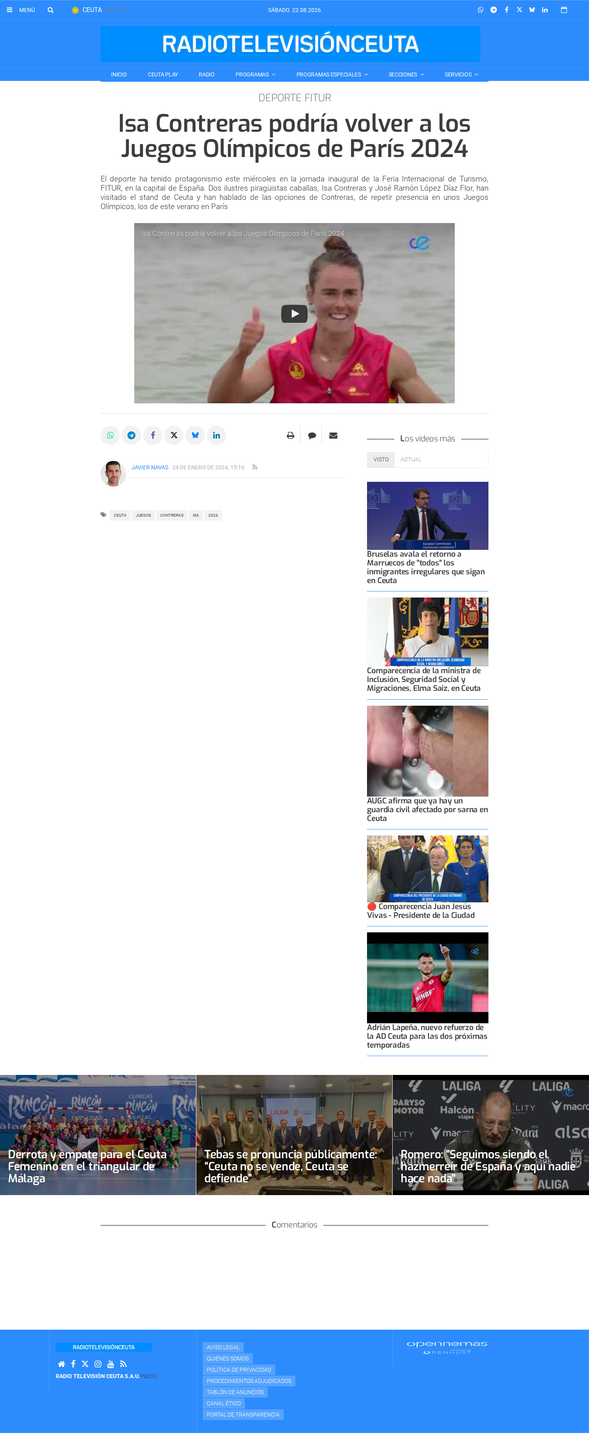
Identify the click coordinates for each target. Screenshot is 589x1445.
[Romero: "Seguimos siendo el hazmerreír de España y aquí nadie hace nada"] (491, 1135)
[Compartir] (480, 10)
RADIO (207, 74)
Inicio (119, 74)
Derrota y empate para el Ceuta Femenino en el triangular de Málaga (87, 1166)
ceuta (120, 515)
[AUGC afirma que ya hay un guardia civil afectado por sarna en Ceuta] (427, 751)
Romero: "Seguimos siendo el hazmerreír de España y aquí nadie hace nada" (488, 1166)
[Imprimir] (290, 435)
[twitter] (85, 1364)
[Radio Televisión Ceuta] (290, 44)
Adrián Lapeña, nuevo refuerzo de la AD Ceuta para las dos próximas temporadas (427, 1036)
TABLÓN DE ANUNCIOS (235, 1392)
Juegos (143, 515)
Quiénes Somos (228, 1358)
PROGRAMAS (253, 74)
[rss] (255, 467)
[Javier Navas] (113, 474)
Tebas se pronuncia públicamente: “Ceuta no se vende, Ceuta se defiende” (290, 1166)
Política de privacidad (239, 1370)
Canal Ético (224, 1403)
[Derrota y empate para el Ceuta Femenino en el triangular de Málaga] (98, 1135)
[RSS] (123, 1364)
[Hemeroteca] (564, 10)
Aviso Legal (223, 1347)
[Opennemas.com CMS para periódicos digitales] (447, 1347)
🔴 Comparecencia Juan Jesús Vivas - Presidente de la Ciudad (420, 911)
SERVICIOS (458, 74)
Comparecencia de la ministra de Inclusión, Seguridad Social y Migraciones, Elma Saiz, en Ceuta (424, 679)
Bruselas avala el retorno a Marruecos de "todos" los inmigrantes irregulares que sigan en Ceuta (426, 567)
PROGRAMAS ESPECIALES (329, 74)
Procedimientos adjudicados (249, 1381)
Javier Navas (149, 467)
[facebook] (73, 1364)
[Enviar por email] (333, 435)
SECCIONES (403, 74)
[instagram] (98, 1364)
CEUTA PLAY (163, 74)
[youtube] (110, 1364)
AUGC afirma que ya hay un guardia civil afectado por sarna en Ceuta (427, 809)
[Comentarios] (312, 435)
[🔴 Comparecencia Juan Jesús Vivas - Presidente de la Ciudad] (427, 868)
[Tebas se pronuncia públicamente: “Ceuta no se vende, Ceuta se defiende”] (294, 1135)
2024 (213, 515)
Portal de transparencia (243, 1414)
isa (196, 515)
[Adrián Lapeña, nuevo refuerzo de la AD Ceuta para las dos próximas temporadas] (427, 977)
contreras (172, 515)
